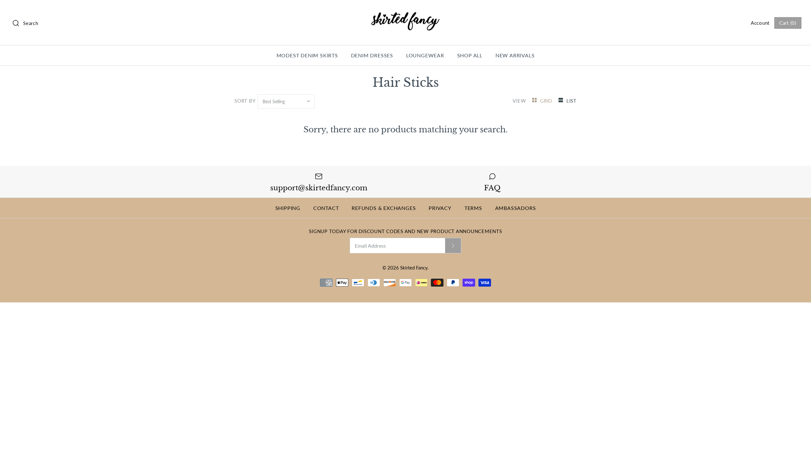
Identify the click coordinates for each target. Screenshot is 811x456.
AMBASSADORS (515, 208)
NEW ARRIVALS (515, 55)
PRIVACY (440, 208)
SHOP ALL (469, 55)
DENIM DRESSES (372, 55)
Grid (547, 101)
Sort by (244, 101)
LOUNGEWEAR (425, 55)
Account (760, 23)
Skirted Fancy (413, 267)
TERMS (473, 208)
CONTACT (326, 208)
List (571, 101)
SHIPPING (287, 208)
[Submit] (453, 245)
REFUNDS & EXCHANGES (384, 208)
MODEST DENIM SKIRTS (307, 55)
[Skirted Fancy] (405, 11)
